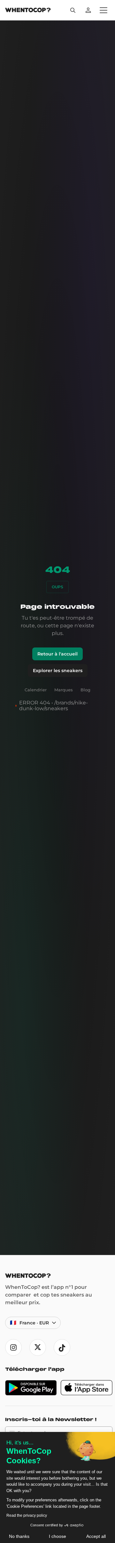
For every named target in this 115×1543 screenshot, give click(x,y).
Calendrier (36, 689)
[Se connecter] (88, 10)
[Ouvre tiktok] (62, 1347)
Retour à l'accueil (57, 654)
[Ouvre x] (37, 1347)
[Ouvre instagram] (13, 1347)
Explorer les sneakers (57, 670)
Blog (85, 689)
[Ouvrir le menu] (103, 10)
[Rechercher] (72, 10)
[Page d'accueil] (28, 11)
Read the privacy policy (26, 1515)
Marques (63, 689)
